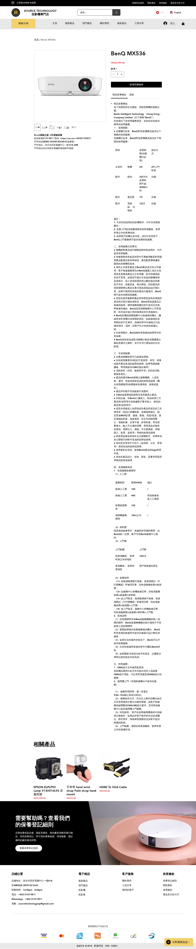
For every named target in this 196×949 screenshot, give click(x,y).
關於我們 (126, 880)
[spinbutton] (117, 74)
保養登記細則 (140, 3)
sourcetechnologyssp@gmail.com (36, 903)
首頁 (36, 39)
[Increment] (122, 74)
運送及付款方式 (177, 3)
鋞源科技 (98, 945)
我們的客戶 (128, 890)
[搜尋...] (116, 12)
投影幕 (82, 894)
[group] (98, 776)
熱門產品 (83, 885)
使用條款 (164, 3)
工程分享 (126, 885)
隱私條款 (153, 3)
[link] (119, 94)
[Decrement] (113, 74)
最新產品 (83, 880)
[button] (23, 23)
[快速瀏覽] (49, 768)
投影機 (81, 890)
